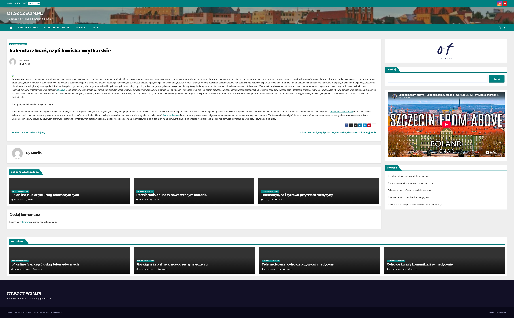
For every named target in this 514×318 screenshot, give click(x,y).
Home (491, 312)
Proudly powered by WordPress (19, 312)
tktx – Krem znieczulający (30, 132)
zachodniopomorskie (57, 28)
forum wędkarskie (171, 115)
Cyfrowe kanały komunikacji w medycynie (408, 197)
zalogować (25, 222)
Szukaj (391, 69)
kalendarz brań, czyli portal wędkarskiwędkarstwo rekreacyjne (336, 132)
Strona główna (28, 28)
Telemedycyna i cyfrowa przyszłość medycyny (297, 195)
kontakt (81, 28)
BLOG (96, 28)
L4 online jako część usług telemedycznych (45, 195)
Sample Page (501, 312)
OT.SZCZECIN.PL (24, 13)
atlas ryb (61, 90)
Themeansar (57, 312)
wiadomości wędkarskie (341, 112)
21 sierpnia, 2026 (22, 269)
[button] (500, 28)
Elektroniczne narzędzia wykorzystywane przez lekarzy (415, 204)
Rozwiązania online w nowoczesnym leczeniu (171, 195)
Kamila (25, 60)
